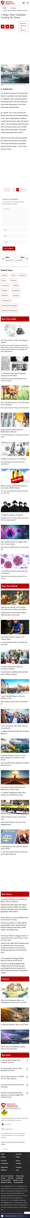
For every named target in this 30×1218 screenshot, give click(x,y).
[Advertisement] (15, 48)
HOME (4, 8)
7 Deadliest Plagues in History (12, 515)
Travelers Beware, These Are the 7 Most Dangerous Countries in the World (13, 758)
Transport (13, 8)
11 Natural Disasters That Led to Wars (14, 1024)
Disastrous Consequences (23, 25)
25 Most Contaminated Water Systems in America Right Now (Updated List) (12, 1095)
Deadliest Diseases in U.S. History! (13, 459)
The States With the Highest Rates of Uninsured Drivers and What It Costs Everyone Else (14, 938)
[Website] (15, 242)
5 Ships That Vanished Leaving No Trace (14, 10)
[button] (23, 3)
